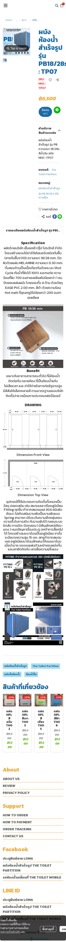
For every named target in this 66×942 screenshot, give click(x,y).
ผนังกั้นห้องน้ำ (12, 674)
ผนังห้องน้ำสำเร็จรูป (49, 188)
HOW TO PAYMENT (17, 822)
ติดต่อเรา (45, 111)
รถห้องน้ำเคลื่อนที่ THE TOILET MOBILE (32, 877)
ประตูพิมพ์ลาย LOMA (18, 858)
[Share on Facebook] (54, 216)
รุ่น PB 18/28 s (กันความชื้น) (48, 195)
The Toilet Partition (45, 666)
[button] (56, 5)
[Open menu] (5, 5)
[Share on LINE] (60, 216)
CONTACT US (13, 836)
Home (9, 20)
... (17, 20)
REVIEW (9, 785)
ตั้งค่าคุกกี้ (48, 929)
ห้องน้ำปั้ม (31, 674)
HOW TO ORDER (15, 815)
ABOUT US (11, 778)
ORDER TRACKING (17, 829)
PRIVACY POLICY (16, 792)
